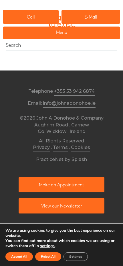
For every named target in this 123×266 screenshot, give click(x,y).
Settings (75, 256)
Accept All (19, 256)
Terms (60, 147)
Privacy (41, 147)
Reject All (48, 256)
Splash (79, 159)
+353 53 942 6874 (74, 91)
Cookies (80, 147)
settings (47, 246)
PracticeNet (50, 159)
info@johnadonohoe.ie (69, 103)
